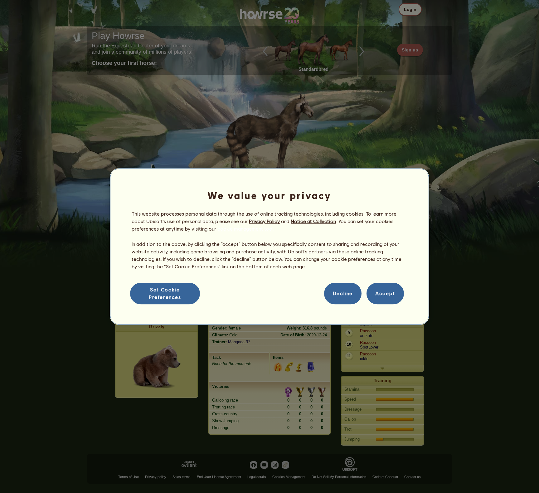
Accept (385, 293)
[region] (269, 246)
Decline (343, 293)
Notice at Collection (313, 221)
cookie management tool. (245, 229)
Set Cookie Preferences (165, 293)
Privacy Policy (264, 221)
